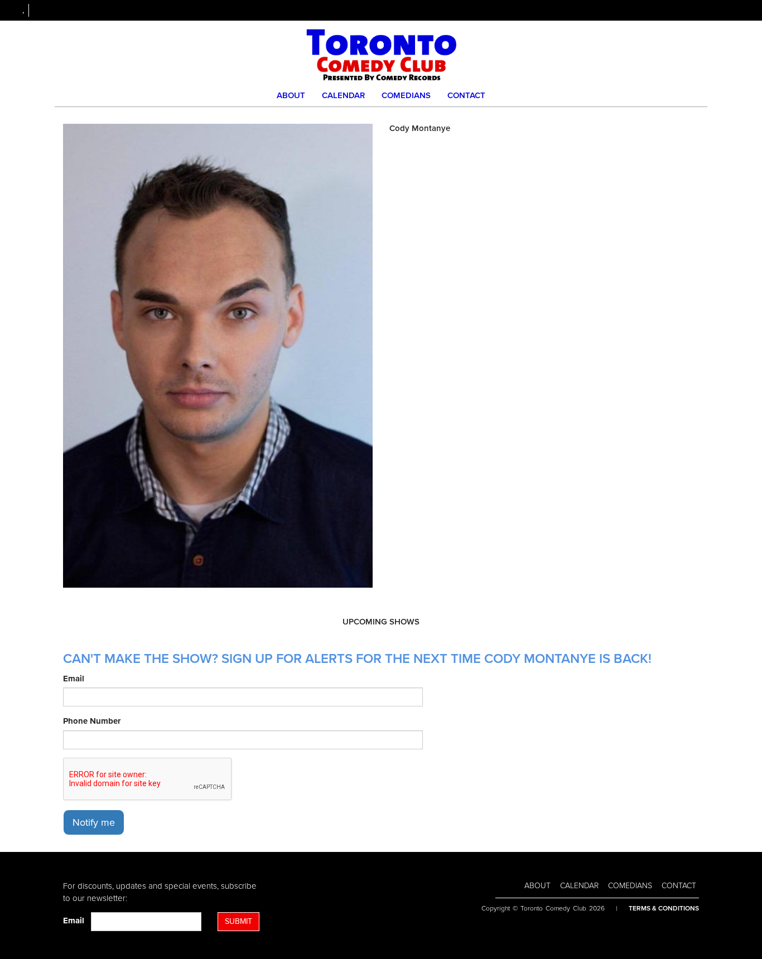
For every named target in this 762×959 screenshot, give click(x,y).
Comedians (406, 95)
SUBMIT (238, 921)
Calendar (343, 95)
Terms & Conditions (664, 908)
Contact (466, 95)
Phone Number (91, 721)
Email (73, 679)
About (291, 95)
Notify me (94, 822)
